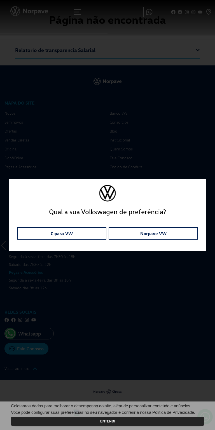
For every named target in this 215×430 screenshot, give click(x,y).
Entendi (107, 421)
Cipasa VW (62, 233)
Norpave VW (153, 233)
